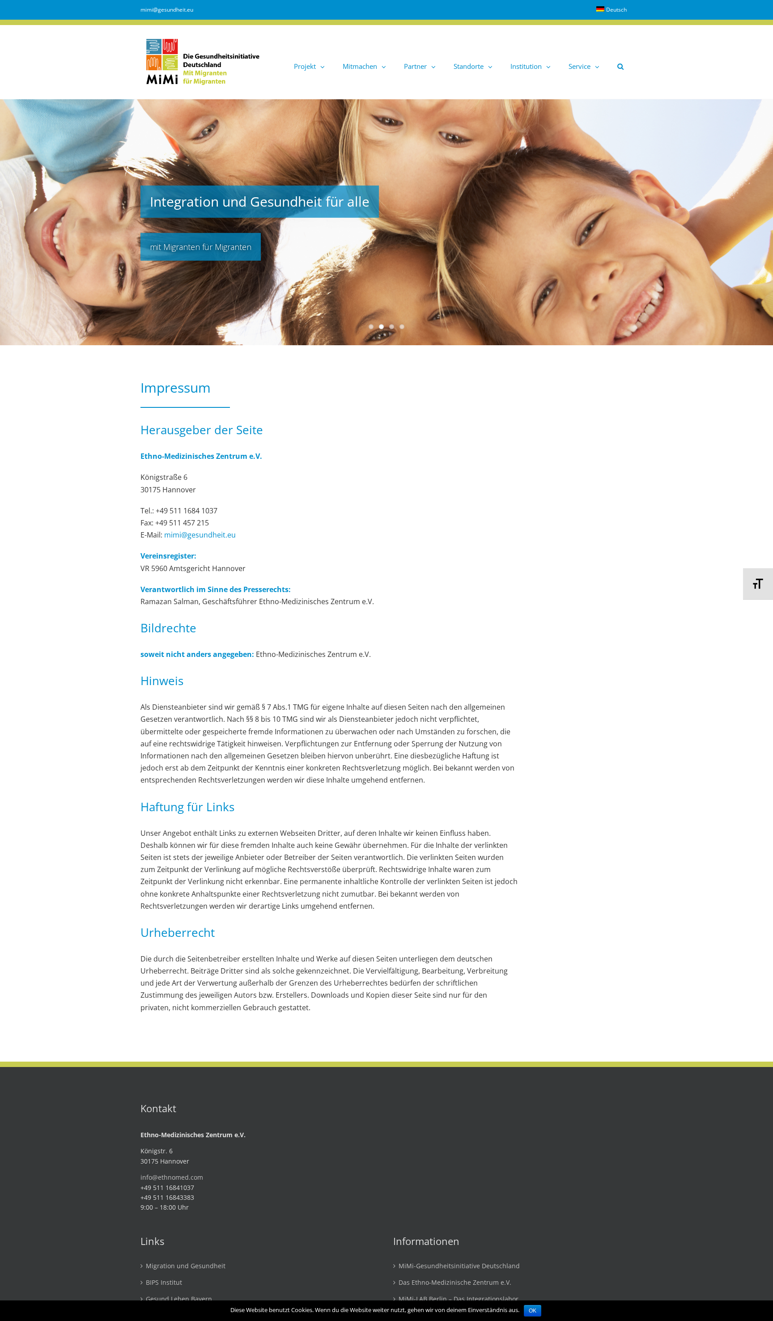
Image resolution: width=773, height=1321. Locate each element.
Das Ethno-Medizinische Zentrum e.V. (455, 1283)
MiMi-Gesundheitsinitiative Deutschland (459, 1266)
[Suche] (620, 62)
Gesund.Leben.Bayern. (180, 1299)
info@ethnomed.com (171, 1177)
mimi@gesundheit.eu (166, 9)
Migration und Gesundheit (185, 1266)
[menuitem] (611, 10)
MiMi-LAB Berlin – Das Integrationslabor (458, 1299)
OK (532, 1311)
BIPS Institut (164, 1283)
